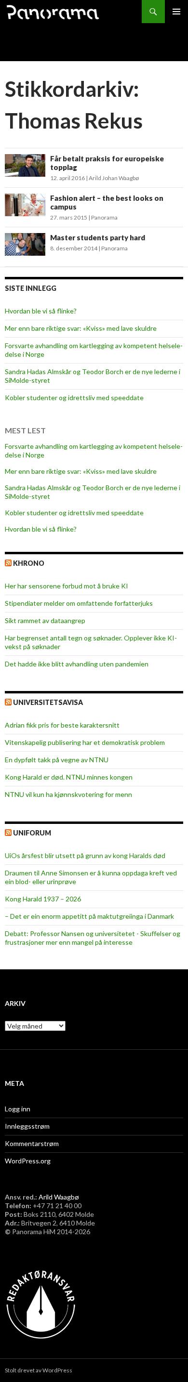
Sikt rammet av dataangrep (45, 620)
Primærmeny (176, 11)
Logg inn (17, 1109)
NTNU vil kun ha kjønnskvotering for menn (68, 794)
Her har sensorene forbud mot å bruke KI (66, 586)
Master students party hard (97, 237)
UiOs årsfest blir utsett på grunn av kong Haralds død (85, 855)
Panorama (104, 217)
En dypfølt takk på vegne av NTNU (56, 760)
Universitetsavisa (48, 702)
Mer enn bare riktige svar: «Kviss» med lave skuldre (81, 328)
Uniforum (32, 833)
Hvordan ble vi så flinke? (41, 311)
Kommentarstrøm (32, 1143)
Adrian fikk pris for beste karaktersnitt (62, 725)
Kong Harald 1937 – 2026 (43, 899)
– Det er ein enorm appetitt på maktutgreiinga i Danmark (89, 916)
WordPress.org (28, 1161)
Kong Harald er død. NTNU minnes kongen (69, 777)
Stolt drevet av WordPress (38, 1370)
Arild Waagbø (59, 1197)
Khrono (28, 563)
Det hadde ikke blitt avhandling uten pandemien (76, 664)
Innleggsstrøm (27, 1126)
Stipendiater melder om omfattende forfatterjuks (79, 603)
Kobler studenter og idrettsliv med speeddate (74, 397)
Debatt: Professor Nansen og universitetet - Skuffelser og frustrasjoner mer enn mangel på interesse (92, 937)
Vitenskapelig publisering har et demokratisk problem (85, 742)
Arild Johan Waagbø (114, 178)
